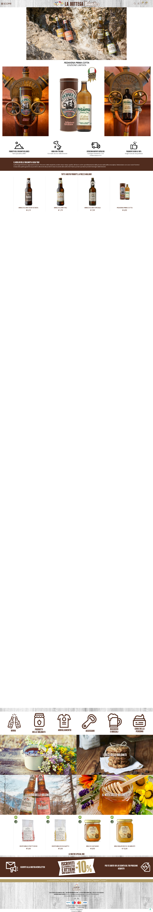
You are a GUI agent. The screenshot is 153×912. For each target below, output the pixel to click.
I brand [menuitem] (63, 880)
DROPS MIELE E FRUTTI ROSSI (28, 846)
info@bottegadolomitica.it (78, 894)
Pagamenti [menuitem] (96, 880)
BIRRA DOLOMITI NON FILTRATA (28, 207)
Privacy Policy (72, 907)
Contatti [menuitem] (103, 880)
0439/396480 (95, 894)
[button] (76, 867)
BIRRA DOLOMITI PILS (60, 207)
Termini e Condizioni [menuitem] (86, 880)
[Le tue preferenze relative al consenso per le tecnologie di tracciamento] (150, 909)
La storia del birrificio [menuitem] (53, 880)
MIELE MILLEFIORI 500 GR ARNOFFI (124, 846)
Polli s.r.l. (80, 911)
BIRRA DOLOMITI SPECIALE (93, 207)
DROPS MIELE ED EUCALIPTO (60, 846)
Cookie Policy (81, 907)
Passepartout (79, 909)
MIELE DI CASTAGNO (92, 846)
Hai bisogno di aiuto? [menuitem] (72, 880)
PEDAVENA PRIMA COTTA (124, 207)
